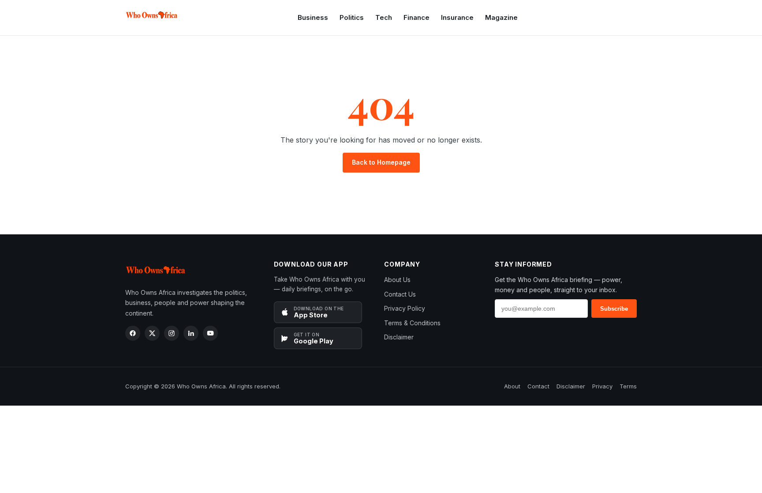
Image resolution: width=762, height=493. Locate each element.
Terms (628, 386)
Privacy (602, 386)
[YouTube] (210, 333)
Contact (538, 386)
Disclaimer (399, 337)
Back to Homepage (381, 162)
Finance (416, 17)
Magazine (501, 17)
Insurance (457, 17)
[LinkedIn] (190, 333)
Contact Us (400, 294)
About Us (397, 279)
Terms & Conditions (412, 323)
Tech (383, 17)
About (512, 386)
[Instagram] (171, 333)
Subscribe (614, 308)
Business (313, 17)
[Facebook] (132, 333)
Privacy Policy (404, 308)
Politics (352, 17)
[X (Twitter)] (152, 333)
